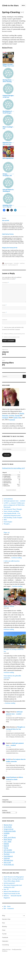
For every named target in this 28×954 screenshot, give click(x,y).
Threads (17, 415)
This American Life (9, 852)
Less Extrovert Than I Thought (13, 509)
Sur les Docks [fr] (9, 864)
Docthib (8, 759)
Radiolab (6, 843)
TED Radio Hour (8, 860)
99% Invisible (8, 850)
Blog (3, 915)
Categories (5, 799)
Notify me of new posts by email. (12, 337)
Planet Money (8, 839)
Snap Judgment (8, 856)
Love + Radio (7, 841)
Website (4, 319)
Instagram (5, 417)
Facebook (12, 419)
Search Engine (8, 522)
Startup (6, 848)
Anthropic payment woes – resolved (14, 501)
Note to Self (7, 862)
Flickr (20, 417)
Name (4, 305)
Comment (5, 282)
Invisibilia (6, 833)
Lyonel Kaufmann (11, 777)
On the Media (8, 827)
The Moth (7, 854)
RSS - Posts (7, 906)
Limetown (7, 858)
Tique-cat (7, 532)
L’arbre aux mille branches (11, 561)
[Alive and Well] (13, 225)
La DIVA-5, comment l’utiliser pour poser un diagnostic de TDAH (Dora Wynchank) (14, 505)
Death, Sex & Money (10, 837)
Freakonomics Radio (10, 831)
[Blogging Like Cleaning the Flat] (13, 252)
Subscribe (7, 455)
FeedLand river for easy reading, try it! (13, 468)
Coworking (5, 944)
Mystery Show (8, 825)
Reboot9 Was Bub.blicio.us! (12, 891)
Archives (4, 810)
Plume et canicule (9, 606)
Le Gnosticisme (8, 499)
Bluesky (21, 413)
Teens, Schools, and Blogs (11, 511)
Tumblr (15, 417)
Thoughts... (7, 524)
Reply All (6, 845)
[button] (19, 473)
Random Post (6, 919)
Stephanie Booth (8, 263)
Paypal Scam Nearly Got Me (12, 893)
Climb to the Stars (10, 5)
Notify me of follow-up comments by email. (14, 333)
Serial (5, 835)
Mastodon (5, 415)
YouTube (11, 415)
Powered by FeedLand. (11, 489)
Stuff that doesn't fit (13, 265)
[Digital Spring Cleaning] (13, 239)
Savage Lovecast (8, 829)
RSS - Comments (9, 908)
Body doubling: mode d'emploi (13, 517)
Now (3, 923)
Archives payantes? (9, 883)
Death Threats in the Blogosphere (14, 877)
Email (4, 312)
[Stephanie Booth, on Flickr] (14, 397)
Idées (5, 519)
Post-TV (6, 889)
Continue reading (16, 557)
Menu (23, 5)
